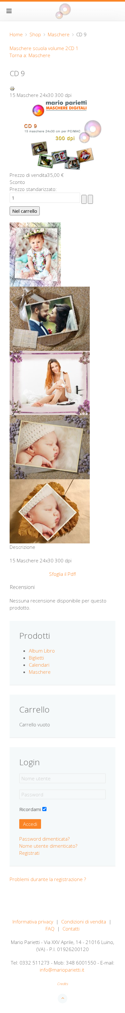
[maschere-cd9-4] (50, 446)
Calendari (39, 665)
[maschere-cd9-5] (50, 510)
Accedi (30, 824)
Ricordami (30, 809)
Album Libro (42, 650)
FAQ (50, 928)
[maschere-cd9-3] (50, 382)
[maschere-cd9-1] (35, 254)
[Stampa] (12, 88)
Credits (62, 984)
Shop (35, 34)
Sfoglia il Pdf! (62, 574)
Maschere (59, 34)
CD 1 (73, 48)
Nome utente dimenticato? (48, 846)
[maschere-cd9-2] (50, 318)
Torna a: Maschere (30, 55)
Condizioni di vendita (83, 921)
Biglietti (36, 657)
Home (16, 34)
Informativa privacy (33, 921)
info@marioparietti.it (62, 969)
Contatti (71, 928)
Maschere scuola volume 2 (39, 48)
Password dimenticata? (44, 839)
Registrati (29, 853)
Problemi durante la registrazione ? (48, 879)
